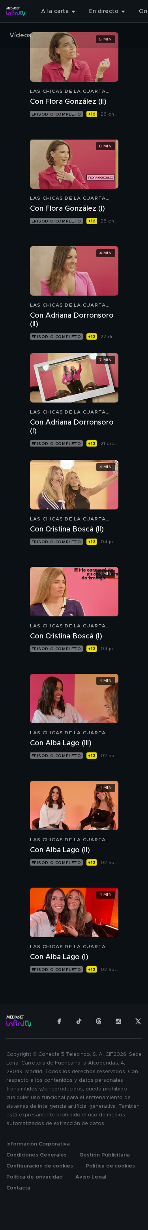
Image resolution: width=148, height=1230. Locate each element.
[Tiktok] (78, 1021)
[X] (138, 1021)
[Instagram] (118, 1021)
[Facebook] (59, 1021)
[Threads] (98, 1021)
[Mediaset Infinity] (15, 11)
